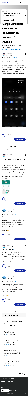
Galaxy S (15, 57)
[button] (23, 54)
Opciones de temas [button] (23, 15)
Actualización (8, 332)
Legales (3, 387)
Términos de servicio (7, 381)
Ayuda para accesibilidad (8, 378)
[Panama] (5, 2)
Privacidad (4, 384)
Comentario (19, 139)
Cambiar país (13, 390)
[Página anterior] (5, 150)
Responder (20, 203)
